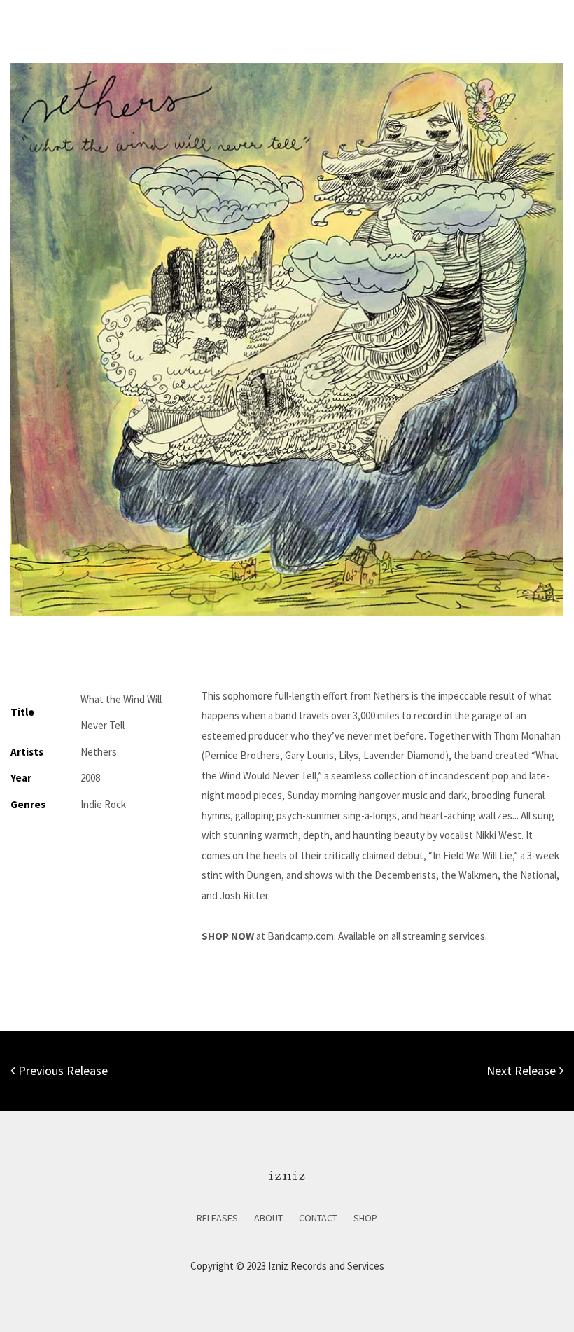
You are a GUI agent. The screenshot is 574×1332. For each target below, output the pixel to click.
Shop (365, 1218)
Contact (318, 1218)
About (268, 1218)
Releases (217, 1218)
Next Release (521, 1070)
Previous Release (63, 1070)
